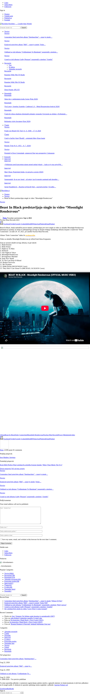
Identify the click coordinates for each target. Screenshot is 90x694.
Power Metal (62, 435)
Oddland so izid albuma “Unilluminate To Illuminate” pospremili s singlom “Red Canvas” (35, 605)
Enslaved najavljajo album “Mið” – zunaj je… (16, 666)
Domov (7, 14)
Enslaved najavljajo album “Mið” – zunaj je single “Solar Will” (26, 603)
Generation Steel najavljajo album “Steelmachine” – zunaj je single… (28, 37)
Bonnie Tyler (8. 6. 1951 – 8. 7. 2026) (17, 146)
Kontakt (7, 20)
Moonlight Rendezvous (35, 435)
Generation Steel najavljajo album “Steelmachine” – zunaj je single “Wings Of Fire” (33, 601)
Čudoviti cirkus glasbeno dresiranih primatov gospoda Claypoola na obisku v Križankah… (35, 114)
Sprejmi (57, 685)
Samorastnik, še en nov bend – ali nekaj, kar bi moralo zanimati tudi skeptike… (31, 179)
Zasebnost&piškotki (7, 689)
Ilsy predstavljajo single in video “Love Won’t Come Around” (25, 609)
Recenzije (7, 63)
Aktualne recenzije (15, 69)
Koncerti (7, 157)
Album (2, 435)
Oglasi (6, 647)
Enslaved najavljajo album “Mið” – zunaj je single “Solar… (25, 45)
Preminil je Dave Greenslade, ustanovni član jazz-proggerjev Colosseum (29, 153)
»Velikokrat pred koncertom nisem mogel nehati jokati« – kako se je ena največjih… (33, 164)
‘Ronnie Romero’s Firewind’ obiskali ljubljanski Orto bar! (30, 624)
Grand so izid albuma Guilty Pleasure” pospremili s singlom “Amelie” (28, 59)
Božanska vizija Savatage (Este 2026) (17, 121)
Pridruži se (8, 18)
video (73, 435)
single (69, 435)
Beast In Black (10, 435)
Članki (6, 125)
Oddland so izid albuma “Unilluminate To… (15, 674)
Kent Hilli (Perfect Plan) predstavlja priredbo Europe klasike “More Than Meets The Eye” (31, 465)
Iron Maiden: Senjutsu (7, 457)
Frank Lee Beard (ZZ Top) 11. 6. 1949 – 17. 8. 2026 (22, 131)
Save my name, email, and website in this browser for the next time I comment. (29, 539)
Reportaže (7, 93)
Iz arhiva (12, 67)
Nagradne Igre (9, 589)
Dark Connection (21, 435)
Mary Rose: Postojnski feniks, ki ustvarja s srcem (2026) (23, 172)
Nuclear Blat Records (50, 435)
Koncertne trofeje (11, 581)
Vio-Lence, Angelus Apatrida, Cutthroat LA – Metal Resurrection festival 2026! (32, 106)
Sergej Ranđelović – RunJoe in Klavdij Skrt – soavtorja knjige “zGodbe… (30, 187)
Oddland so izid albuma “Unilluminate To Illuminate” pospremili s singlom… (31, 52)
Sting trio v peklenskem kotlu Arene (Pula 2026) (21, 99)
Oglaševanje (8, 16)
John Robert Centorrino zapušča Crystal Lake (26, 618)
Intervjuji (7, 159)
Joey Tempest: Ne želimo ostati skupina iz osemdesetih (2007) (33, 616)
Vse (10, 65)
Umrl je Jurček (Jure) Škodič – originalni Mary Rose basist (24, 138)
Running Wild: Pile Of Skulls (14, 75)
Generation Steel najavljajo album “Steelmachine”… (18, 659)
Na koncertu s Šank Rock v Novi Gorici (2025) (27, 620)
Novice (6, 31)
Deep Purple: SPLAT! (12, 90)
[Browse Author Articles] (4, 448)
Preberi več (64, 685)
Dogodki (7, 591)
